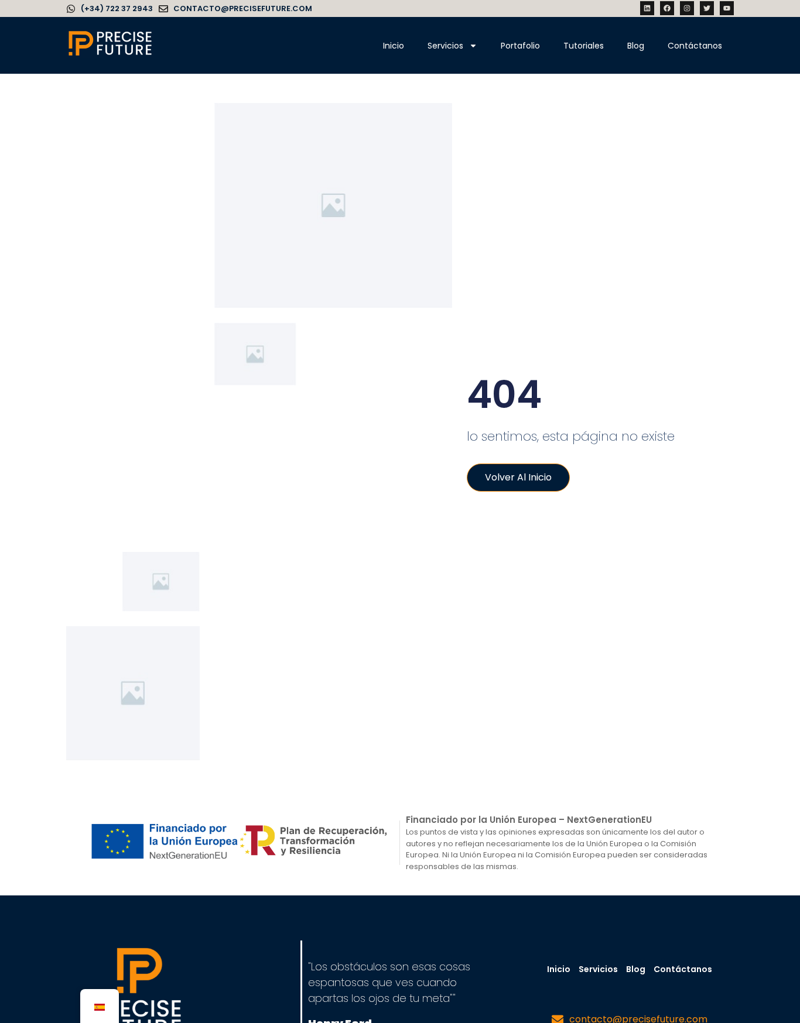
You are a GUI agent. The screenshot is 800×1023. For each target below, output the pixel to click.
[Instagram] (687, 8)
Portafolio (520, 46)
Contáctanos (695, 46)
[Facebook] (667, 8)
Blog (635, 46)
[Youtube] (727, 8)
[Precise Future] (110, 55)
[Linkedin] (647, 8)
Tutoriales (583, 46)
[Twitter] (707, 8)
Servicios (445, 46)
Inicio (393, 46)
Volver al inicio (518, 477)
